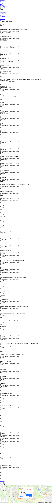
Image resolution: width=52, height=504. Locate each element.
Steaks (0, 11)
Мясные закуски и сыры (3, 13)
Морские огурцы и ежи (3, 12)
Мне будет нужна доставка (2, 25)
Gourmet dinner (2, 3)
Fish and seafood (2, 18)
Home (0, 1)
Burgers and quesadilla (2, 16)
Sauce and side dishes (2, 19)
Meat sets (1, 17)
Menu (0, 2)
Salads (0, 14)
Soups (0, 15)
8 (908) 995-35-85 (5, 482)
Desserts (1, 20)
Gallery (1, 4)
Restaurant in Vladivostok (2, 485)
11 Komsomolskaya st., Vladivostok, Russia (3, 481)
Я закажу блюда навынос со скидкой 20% (3, 24)
